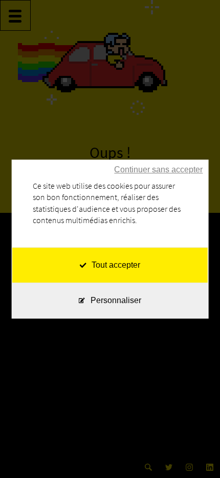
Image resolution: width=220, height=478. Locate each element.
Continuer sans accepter (158, 169)
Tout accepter (116, 265)
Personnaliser (116, 300)
